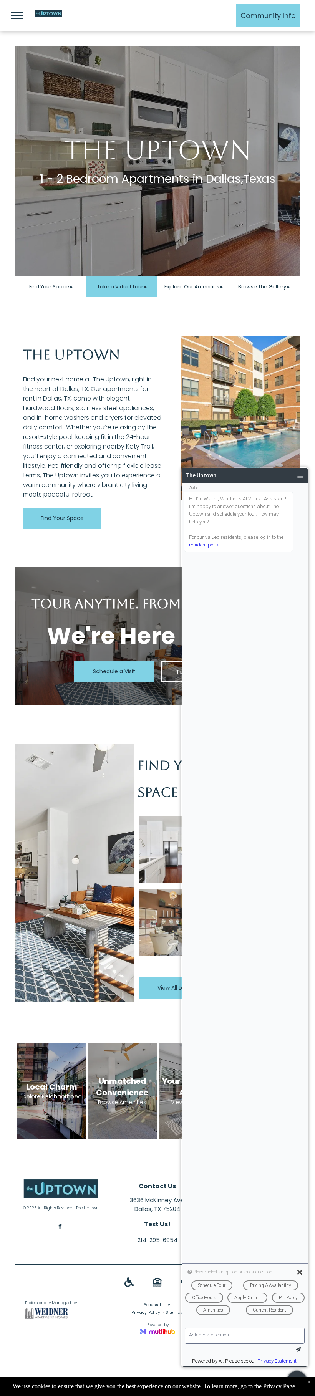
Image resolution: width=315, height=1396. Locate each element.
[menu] (17, 15)
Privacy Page (279, 1386)
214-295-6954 (157, 1240)
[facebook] (60, 1227)
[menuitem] (158, 1305)
